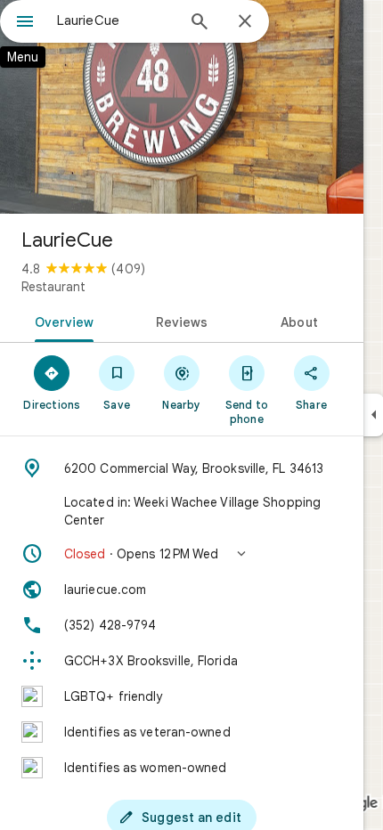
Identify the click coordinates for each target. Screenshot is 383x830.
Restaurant (53, 287)
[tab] (61, 320)
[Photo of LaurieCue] (181, 107)
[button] (181, 554)
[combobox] (116, 20)
